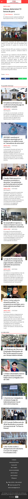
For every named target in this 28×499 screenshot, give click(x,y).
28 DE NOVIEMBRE (14, 470)
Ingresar (15, 478)
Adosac (7, 74)
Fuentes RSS (14, 465)
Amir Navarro (9, 14)
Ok (16, 497)
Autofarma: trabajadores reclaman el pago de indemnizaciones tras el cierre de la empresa (13, 401)
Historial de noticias (14, 462)
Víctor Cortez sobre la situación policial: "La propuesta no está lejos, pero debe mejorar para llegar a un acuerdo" (14, 304)
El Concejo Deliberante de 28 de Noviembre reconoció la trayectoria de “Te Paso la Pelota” (14, 425)
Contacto (14, 459)
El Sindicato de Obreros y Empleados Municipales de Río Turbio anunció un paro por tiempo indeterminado (13, 352)
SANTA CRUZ (6, 6)
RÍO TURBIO (14, 467)
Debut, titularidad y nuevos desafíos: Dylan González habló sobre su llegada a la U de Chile (14, 376)
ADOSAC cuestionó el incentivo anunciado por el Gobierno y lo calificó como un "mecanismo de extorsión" (14, 140)
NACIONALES (14, 475)
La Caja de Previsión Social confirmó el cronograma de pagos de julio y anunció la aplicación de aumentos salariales (13, 263)
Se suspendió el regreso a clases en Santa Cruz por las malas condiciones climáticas (14, 225)
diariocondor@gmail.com (14, 487)
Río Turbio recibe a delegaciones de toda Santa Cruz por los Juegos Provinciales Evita (13, 449)
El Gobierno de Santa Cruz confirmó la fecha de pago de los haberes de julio (14, 105)
